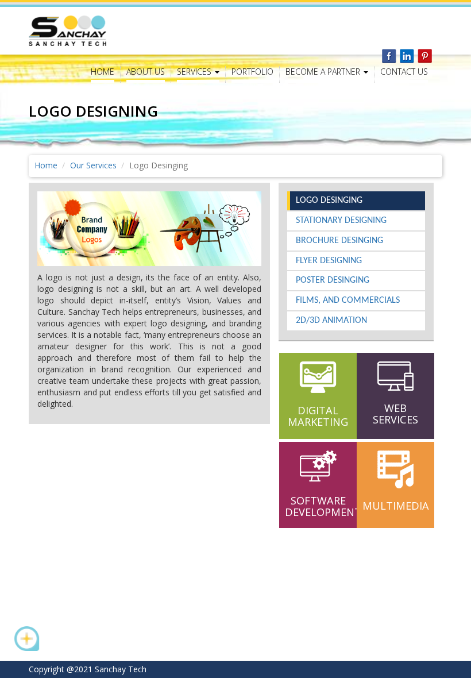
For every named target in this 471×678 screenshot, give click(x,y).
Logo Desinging (329, 200)
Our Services (93, 165)
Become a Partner (323, 71)
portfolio (252, 71)
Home (102, 71)
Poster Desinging (332, 280)
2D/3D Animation (331, 320)
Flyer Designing (329, 260)
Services (195, 71)
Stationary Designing (341, 220)
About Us (145, 71)
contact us (404, 71)
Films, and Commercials (348, 300)
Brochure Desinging (339, 240)
